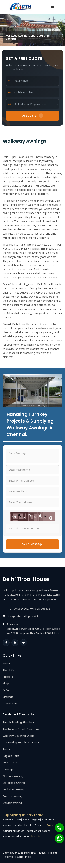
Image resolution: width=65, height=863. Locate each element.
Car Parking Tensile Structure (21, 742)
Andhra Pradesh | (36, 825)
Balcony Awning (12, 796)
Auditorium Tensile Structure (21, 729)
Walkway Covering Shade (18, 736)
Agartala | (9, 819)
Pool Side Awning (13, 789)
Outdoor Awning (13, 776)
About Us (8, 670)
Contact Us (10, 703)
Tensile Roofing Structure (18, 722)
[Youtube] (14, 642)
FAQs (6, 690)
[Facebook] (6, 642)
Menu (52, 7)
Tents (6, 749)
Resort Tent (10, 762)
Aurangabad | (11, 836)
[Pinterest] (23, 642)
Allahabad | (49, 819)
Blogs (6, 683)
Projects (8, 677)
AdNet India (24, 857)
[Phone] (57, 826)
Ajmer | (27, 819)
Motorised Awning (14, 783)
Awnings (8, 769)
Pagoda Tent (11, 756)
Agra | (18, 819)
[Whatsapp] (57, 836)
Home (6, 663)
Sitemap (8, 697)
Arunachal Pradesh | (14, 830)
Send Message (32, 544)
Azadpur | (25, 836)
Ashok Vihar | (34, 830)
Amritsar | (19, 825)
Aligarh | (36, 819)
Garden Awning (12, 803)
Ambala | (8, 825)
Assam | (47, 830)
